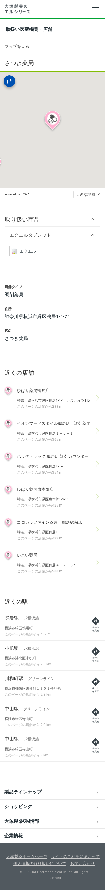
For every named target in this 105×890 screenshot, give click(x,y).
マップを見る (17, 46)
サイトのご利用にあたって (75, 856)
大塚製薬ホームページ (26, 856)
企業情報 (13, 835)
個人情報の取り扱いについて (39, 863)
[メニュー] (95, 10)
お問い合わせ (82, 863)
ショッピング (18, 806)
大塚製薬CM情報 (21, 821)
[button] (52, 219)
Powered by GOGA (17, 194)
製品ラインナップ (23, 792)
